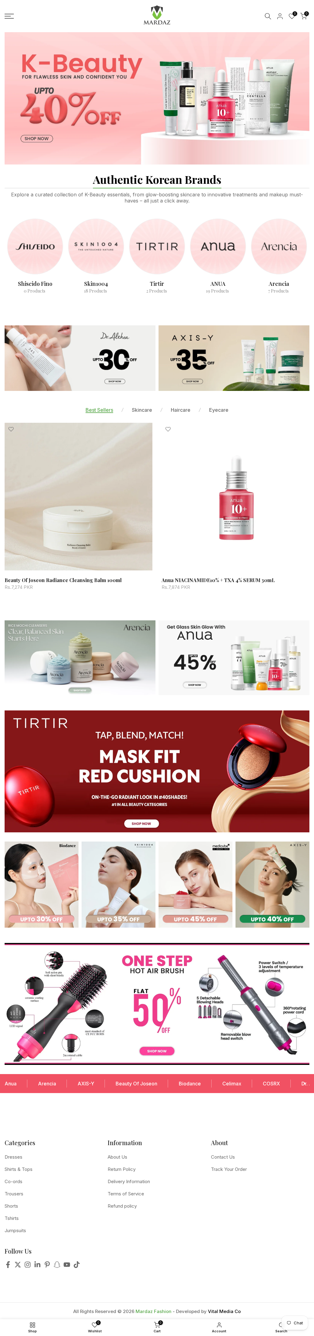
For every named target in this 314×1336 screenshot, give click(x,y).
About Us (117, 1157)
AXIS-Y (86, 1084)
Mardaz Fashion (153, 1311)
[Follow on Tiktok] (76, 1266)
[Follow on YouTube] (66, 1266)
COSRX (271, 1084)
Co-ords (13, 1181)
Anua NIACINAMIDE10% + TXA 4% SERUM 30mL (218, 580)
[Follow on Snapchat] (57, 1266)
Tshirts (12, 1218)
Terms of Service (126, 1194)
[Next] (304, 1083)
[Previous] (10, 1083)
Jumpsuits (15, 1230)
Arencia (47, 1084)
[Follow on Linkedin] (37, 1266)
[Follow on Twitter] (17, 1266)
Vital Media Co (224, 1311)
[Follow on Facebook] (8, 1266)
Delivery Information (129, 1181)
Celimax (231, 1084)
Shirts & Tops (19, 1169)
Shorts (11, 1206)
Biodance (190, 1084)
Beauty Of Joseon (136, 1084)
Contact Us (223, 1157)
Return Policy (122, 1169)
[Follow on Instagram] (27, 1266)
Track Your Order (229, 1169)
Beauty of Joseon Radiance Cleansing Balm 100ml (63, 580)
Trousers (14, 1194)
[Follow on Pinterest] (47, 1266)
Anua (11, 1084)
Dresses (13, 1157)
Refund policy (122, 1206)
